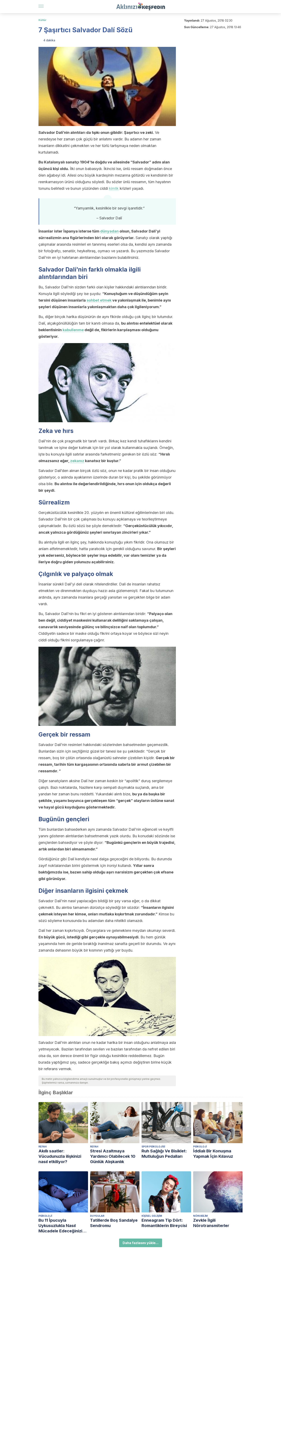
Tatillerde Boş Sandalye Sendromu (114, 1223)
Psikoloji (200, 1146)
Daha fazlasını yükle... (141, 1243)
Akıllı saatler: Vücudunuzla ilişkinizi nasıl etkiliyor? (59, 1156)
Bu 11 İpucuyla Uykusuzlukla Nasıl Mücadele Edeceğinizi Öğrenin (60, 1226)
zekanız (77, 461)
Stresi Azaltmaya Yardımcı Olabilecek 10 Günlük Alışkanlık (112, 1156)
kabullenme (73, 330)
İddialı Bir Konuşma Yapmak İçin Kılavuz (213, 1153)
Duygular (97, 1215)
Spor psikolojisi (153, 1146)
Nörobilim (200, 1215)
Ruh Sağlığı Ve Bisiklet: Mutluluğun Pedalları (164, 1153)
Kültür (42, 20)
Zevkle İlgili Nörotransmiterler (211, 1223)
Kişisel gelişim (152, 1215)
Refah (42, 1146)
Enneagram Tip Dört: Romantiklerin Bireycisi (164, 1223)
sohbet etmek (99, 300)
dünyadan (109, 231)
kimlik (114, 188)
